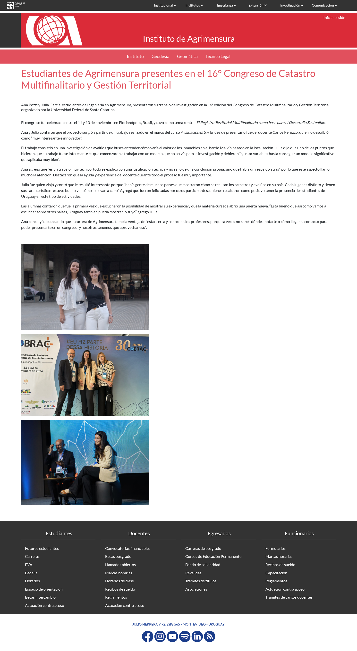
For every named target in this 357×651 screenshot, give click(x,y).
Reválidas (193, 572)
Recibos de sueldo (120, 589)
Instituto (135, 56)
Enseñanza (225, 5)
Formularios (275, 548)
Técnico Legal (217, 56)
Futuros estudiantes (42, 548)
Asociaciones (196, 589)
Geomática (187, 56)
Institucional (163, 5)
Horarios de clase (119, 580)
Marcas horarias (118, 572)
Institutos (193, 5)
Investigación (290, 5)
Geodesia (160, 56)
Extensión (256, 5)
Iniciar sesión (334, 17)
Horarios (32, 580)
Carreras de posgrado (203, 548)
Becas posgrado (118, 556)
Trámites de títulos (200, 580)
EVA (28, 564)
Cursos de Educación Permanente (213, 556)
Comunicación (323, 5)
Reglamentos (116, 597)
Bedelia (31, 572)
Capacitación (276, 572)
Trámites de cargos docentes (289, 597)
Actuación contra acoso (44, 605)
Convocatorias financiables (127, 548)
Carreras (32, 556)
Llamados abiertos (120, 564)
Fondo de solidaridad (202, 564)
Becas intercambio (40, 597)
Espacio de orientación (44, 589)
